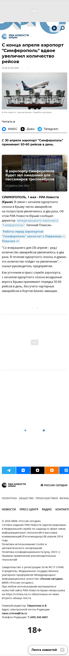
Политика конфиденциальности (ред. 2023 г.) (31, 552)
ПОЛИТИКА (9, 498)
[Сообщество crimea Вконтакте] (23, 470)
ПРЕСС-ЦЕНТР (29, 510)
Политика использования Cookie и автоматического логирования (24, 546)
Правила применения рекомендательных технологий (29, 558)
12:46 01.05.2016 (10, 68)
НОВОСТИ (9, 510)
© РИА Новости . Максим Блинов (16, 112)
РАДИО (47, 510)
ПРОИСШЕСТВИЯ (47, 498)
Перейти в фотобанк (42, 112)
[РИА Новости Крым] (15, 36)
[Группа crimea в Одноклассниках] (52, 470)
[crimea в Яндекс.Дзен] (38, 470)
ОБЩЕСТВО (26, 498)
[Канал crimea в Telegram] (9, 470)
